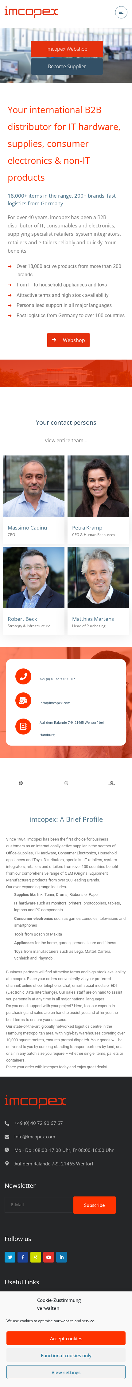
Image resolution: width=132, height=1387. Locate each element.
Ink (40, 894)
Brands (93, 880)
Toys (37, 859)
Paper (94, 894)
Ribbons (76, 894)
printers (75, 903)
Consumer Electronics (77, 853)
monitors (59, 903)
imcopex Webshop (66, 48)
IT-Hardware (45, 853)
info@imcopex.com (34, 1136)
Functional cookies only (66, 1355)
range (46, 887)
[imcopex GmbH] (31, 12)
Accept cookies (66, 1338)
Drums (62, 894)
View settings (66, 1372)
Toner (49, 894)
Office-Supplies (19, 853)
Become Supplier (67, 66)
